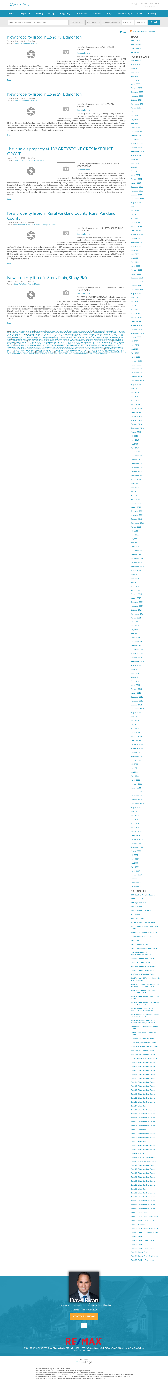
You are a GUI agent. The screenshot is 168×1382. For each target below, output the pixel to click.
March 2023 (135, 222)
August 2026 (136, 64)
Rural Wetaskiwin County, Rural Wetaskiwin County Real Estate (143, 1021)
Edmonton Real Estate (139, 944)
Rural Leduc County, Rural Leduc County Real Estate (143, 991)
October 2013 (136, 657)
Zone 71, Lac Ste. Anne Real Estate (144, 1228)
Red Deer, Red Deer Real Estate (143, 974)
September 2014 (137, 614)
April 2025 (135, 124)
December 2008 (137, 883)
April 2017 (135, 495)
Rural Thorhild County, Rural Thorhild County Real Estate (145, 1015)
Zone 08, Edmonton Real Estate (143, 1090)
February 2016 (136, 551)
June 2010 (135, 815)
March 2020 (135, 357)
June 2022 (135, 254)
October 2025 (136, 100)
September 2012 (137, 709)
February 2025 (136, 131)
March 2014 (135, 638)
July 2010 (134, 811)
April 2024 (135, 171)
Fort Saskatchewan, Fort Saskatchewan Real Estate (141, 953)
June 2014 (135, 626)
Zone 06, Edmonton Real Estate (143, 1082)
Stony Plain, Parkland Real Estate (143, 1043)
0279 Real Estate (137, 899)
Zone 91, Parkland (138, 1244)
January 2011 (136, 788)
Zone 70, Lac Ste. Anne (139, 1213)
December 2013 (137, 649)
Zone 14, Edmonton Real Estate (143, 1110)
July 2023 (134, 207)
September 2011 (137, 756)
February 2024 (136, 179)
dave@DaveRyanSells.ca (134, 1348)
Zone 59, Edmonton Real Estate (143, 1209)
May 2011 (134, 772)
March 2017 (135, 499)
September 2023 (137, 199)
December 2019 (137, 369)
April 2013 (135, 681)
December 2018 (137, 416)
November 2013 (137, 653)
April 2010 (135, 823)
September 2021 (137, 290)
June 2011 (135, 768)
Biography (65, 13)
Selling (51, 13)
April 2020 (135, 353)
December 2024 (137, 139)
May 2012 (134, 724)
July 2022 (134, 250)
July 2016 (134, 531)
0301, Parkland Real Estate (141, 911)
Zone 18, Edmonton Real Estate (143, 1126)
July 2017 (134, 483)
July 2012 (134, 717)
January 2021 (136, 321)
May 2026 (134, 76)
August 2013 (136, 665)
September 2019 (137, 381)
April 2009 (135, 867)
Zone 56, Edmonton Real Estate (143, 1197)
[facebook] (84, 1325)
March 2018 (135, 452)
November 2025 (137, 96)
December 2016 (137, 511)
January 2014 (136, 645)
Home (11, 13)
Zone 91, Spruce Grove (139, 1252)
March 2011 (135, 780)
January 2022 (136, 274)
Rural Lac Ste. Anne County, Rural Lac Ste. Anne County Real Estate (145, 985)
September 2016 (137, 523)
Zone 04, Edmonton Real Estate (143, 1074)
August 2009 (136, 851)
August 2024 (136, 155)
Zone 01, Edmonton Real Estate (143, 1062)
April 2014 (135, 634)
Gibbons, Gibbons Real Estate (142, 958)
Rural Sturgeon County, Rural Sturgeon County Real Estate (142, 1009)
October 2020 (136, 329)
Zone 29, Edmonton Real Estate (143, 1173)
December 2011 (137, 744)
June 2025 (135, 116)
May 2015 (134, 582)
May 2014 (134, 630)
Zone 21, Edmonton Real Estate (143, 1137)
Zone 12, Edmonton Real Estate (143, 1098)
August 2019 (136, 384)
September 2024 (137, 151)
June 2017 (135, 487)
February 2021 (136, 317)
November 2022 (137, 234)
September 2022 (137, 242)
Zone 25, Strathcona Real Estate (143, 1161)
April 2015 (135, 586)
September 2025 (137, 104)
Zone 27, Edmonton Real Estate (143, 1165)
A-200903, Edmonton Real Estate (143, 922)
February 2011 (136, 784)
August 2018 (136, 432)
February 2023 (136, 226)
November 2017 (137, 468)
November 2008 (137, 887)
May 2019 (134, 396)
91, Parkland (135, 915)
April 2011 (135, 776)
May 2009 (134, 863)
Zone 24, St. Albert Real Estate (142, 1157)
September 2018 (137, 428)
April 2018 (135, 448)
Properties (25, 13)
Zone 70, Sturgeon (138, 1224)
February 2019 (136, 408)
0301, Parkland (136, 907)
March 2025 (135, 128)
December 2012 (137, 697)
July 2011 (134, 764)
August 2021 (136, 294)
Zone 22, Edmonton (138, 1141)
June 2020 (135, 345)
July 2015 (134, 574)
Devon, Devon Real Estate (141, 936)
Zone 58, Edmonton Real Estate (143, 1205)
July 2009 (134, 855)
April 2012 (135, 728)
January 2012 (136, 740)
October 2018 (136, 424)
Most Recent (136, 60)
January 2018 (136, 460)
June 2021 (135, 301)
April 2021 (135, 309)
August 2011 (136, 760)
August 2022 (136, 246)
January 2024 (136, 183)
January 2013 (136, 693)
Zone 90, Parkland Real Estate (142, 1240)
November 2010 (137, 796)
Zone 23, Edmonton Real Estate (143, 1149)
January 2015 (136, 598)
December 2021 (137, 278)
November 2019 (137, 373)
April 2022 (135, 262)
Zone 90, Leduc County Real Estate (144, 1232)
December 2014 (137, 602)
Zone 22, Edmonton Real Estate (143, 1145)
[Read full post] (31, 54)
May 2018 (134, 444)
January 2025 (136, 135)
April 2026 (135, 80)
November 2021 (137, 282)
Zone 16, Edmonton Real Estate (143, 1118)
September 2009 (137, 847)
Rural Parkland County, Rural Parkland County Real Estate (145, 1003)
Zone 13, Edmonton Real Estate (143, 1102)
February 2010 (136, 831)
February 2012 (136, 736)
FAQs (109, 13)
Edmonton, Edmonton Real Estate (144, 948)
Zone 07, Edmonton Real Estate (143, 1086)
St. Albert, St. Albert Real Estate (143, 1039)
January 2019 (136, 412)
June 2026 (135, 72)
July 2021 (134, 298)
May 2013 (134, 677)
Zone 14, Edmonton (138, 1106)
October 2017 (136, 471)
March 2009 (135, 871)
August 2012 (136, 713)
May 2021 (134, 305)
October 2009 (136, 843)
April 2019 (135, 400)
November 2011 (137, 748)
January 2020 (136, 365)
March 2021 (135, 313)
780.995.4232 (89, 1350)
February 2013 (136, 689)
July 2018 (134, 436)
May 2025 (134, 120)
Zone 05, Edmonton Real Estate (143, 1078)
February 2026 (136, 88)
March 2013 (135, 685)
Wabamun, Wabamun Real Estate (143, 1054)
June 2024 (135, 163)
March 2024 (135, 175)
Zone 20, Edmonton (138, 1129)
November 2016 (137, 515)
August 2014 (136, 618)
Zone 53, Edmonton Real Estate (143, 1185)
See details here (83, 53)
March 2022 (135, 266)
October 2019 (136, 377)
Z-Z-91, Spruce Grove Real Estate (144, 1058)
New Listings (136, 44)
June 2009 (135, 859)
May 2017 (134, 491)
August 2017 (136, 479)
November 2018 (137, 420)
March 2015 (135, 590)
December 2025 (137, 92)
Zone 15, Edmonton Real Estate (143, 1114)
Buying (39, 13)
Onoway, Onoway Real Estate (142, 970)
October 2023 (136, 195)
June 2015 (135, 578)
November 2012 (137, 701)
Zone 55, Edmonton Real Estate (143, 1193)
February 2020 (136, 361)
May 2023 (134, 214)
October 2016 (136, 519)
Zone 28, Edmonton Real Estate (143, 1169)
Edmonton (135, 940)
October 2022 (136, 238)
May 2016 (134, 539)
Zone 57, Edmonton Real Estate (143, 1201)
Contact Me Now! (84, 1316)
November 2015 (137, 558)
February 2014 (136, 641)
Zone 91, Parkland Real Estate (142, 1248)
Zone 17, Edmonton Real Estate (143, 1122)
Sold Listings (135, 52)
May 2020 (134, 349)
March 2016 (135, 547)
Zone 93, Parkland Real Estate (142, 1260)
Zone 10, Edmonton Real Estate (143, 1094)
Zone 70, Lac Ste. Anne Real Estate (144, 1216)
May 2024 (134, 167)
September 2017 (137, 475)
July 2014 (134, 622)
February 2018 (136, 456)
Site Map (152, 13)
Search (154, 22)
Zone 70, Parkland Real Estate (142, 1220)
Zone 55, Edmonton (138, 1189)
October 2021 (136, 286)
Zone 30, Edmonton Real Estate (143, 1177)
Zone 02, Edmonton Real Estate (143, 1066)
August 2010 (136, 808)
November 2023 (137, 191)
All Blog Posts (136, 40)
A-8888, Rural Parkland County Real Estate (20, 332)
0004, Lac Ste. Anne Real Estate (143, 895)
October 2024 (136, 147)
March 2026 (135, 84)
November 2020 (137, 325)
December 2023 (137, 187)
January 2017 (136, 507)
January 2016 (136, 554)
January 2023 (136, 230)
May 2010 (134, 819)
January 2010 (136, 835)
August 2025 (136, 108)
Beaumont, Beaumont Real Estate (144, 932)
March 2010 (135, 827)
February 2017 (136, 503)
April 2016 (135, 543)
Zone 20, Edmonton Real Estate (143, 1133)
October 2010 (136, 800)
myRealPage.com (84, 1362)
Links (139, 13)
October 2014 (136, 610)
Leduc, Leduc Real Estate (140, 962)
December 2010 (137, 792)
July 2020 (134, 341)
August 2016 (136, 527)
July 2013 (134, 669)
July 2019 (134, 388)
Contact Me (81, 13)
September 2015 (137, 566)
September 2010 (137, 804)
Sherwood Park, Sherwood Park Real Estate (65, 339)
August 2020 (136, 337)
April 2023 (135, 218)
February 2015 (136, 594)
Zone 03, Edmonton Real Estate (143, 1070)
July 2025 (134, 112)
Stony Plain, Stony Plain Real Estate (144, 1046)
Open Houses (136, 48)
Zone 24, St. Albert (138, 1153)
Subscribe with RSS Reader (143, 31)
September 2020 (137, 333)
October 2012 (136, 705)
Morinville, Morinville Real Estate (143, 966)
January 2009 (136, 879)
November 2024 (137, 143)
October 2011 (136, 752)
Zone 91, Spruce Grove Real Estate (144, 1256)
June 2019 (135, 392)
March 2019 (135, 404)
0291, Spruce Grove (138, 903)
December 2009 (137, 839)
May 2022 (134, 258)
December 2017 (137, 464)
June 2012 (135, 721)
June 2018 (135, 440)
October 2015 (136, 562)
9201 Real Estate (137, 918)
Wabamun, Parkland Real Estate (143, 1050)
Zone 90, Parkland (138, 1236)
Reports (97, 13)
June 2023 (135, 211)
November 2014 (137, 606)
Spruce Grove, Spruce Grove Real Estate (29, 160)
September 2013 (137, 661)
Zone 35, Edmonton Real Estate (143, 1181)
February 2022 (136, 270)
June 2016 (135, 535)
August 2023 (136, 203)
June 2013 (135, 673)
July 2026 (134, 68)
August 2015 (136, 570)
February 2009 (136, 875)
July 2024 (134, 159)
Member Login (125, 13)
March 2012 (135, 732)
